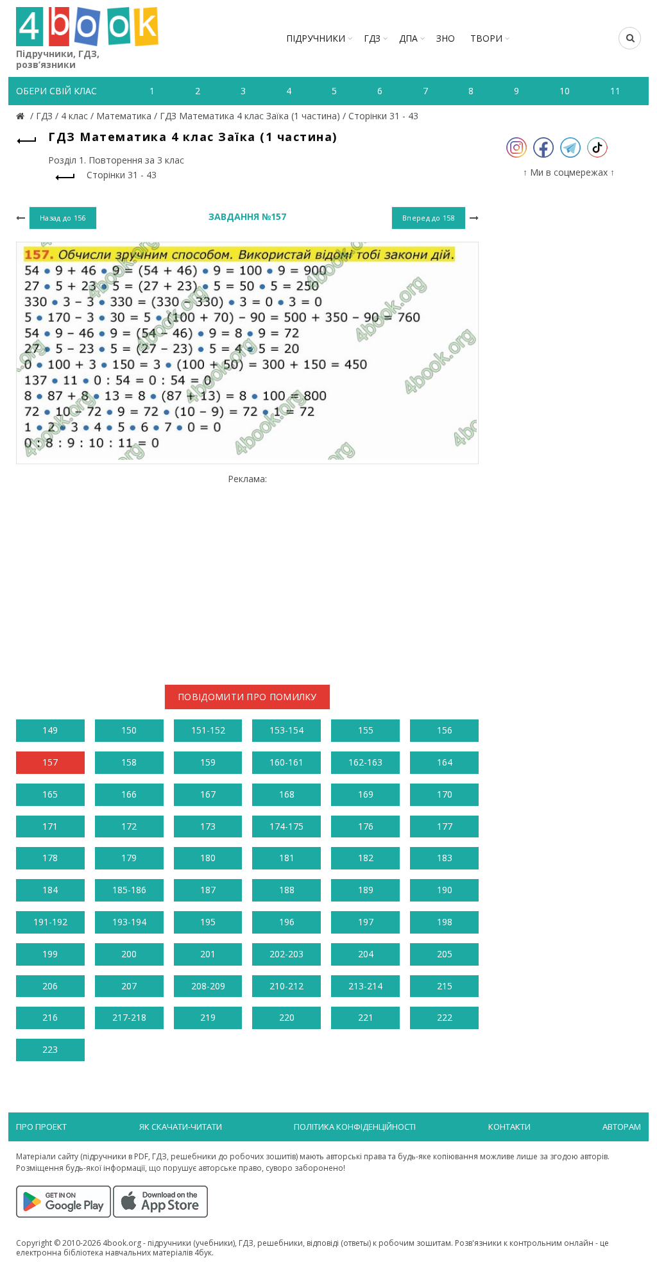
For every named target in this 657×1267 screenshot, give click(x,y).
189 (365, 890)
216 (50, 1017)
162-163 (365, 762)
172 (129, 826)
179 (129, 858)
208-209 (208, 986)
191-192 (50, 922)
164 (444, 762)
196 (286, 922)
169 (365, 794)
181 (286, 858)
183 (444, 858)
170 (444, 794)
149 (50, 730)
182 (365, 858)
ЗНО (445, 38)
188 (286, 890)
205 (444, 954)
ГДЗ (372, 38)
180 (208, 858)
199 (50, 954)
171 (50, 826)
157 (50, 762)
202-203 (286, 954)
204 (365, 954)
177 (444, 826)
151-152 (208, 730)
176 (365, 826)
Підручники (315, 38)
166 (129, 794)
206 (50, 986)
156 (444, 730)
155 (365, 730)
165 (50, 794)
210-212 (286, 986)
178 (50, 858)
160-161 (286, 762)
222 (444, 1017)
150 (129, 730)
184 (50, 890)
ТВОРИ (486, 38)
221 (365, 1017)
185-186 (129, 890)
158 (129, 762)
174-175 (286, 826)
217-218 (129, 1017)
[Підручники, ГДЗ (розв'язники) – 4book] (22, 116)
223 (50, 1049)
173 (208, 826)
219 (208, 1017)
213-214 (365, 986)
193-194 (129, 922)
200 (129, 954)
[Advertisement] (247, 574)
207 (129, 986)
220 (286, 1017)
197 (365, 922)
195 (208, 922)
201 (208, 954)
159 (208, 762)
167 (208, 794)
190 (444, 890)
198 (444, 922)
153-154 (286, 730)
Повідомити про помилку (247, 697)
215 (444, 986)
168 (286, 794)
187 (208, 890)
